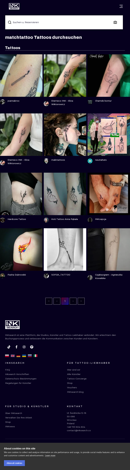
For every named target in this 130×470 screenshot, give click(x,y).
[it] (35, 355)
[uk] (24, 355)
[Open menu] (121, 6)
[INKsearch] (14, 6)
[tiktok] (9, 347)
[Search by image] (115, 22)
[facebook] (16, 347)
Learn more (50, 455)
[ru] (30, 355)
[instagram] (24, 347)
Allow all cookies (14, 463)
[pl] (7, 355)
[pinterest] (32, 347)
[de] (18, 355)
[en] (13, 355)
